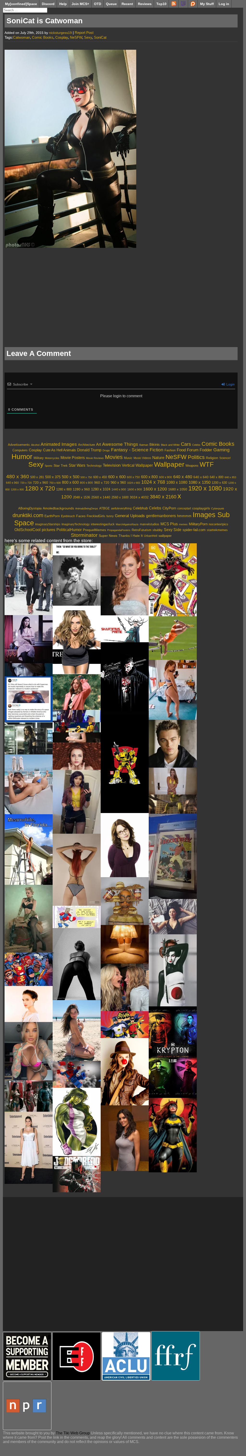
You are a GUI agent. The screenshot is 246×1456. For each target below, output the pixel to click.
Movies (114, 457)
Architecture (86, 445)
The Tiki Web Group (73, 1433)
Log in (224, 4)
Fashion (170, 450)
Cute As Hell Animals (59, 450)
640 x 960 (12, 482)
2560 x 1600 (120, 497)
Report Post (84, 33)
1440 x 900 (118, 489)
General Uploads (130, 516)
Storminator (84, 535)
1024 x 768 (153, 482)
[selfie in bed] (173, 916)
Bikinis (154, 444)
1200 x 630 (219, 482)
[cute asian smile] (77, 737)
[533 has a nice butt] (173, 638)
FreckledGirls (96, 516)
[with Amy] (125, 987)
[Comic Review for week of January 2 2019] (173, 580)
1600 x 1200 (155, 488)
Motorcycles (52, 458)
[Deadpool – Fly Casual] (77, 727)
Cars (186, 444)
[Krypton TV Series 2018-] (173, 1052)
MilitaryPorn (198, 524)
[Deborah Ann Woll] (125, 579)
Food (181, 450)
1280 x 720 (40, 488)
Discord (48, 4)
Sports (48, 465)
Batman (143, 444)
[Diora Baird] (77, 642)
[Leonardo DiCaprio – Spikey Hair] (173, 744)
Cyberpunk (217, 508)
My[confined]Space (21, 4)
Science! (225, 458)
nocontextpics (218, 524)
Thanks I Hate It (130, 536)
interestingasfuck (103, 524)
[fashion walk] (77, 716)
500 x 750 (86, 477)
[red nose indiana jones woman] (125, 1071)
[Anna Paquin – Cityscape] (29, 639)
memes (183, 524)
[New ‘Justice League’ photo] (29, 1096)
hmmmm (184, 516)
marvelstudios (149, 524)
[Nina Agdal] (173, 781)
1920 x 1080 (205, 488)
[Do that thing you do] (77, 964)
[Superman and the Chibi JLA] (29, 969)
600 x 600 (117, 477)
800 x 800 (86, 482)
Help (63, 4)
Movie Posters (73, 458)
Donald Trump (89, 450)
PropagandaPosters (118, 530)
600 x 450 (100, 477)
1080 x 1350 (199, 482)
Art (98, 444)
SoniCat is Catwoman (44, 21)
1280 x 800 (64, 489)
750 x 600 (55, 482)
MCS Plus (169, 524)
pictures (48, 530)
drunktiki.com (27, 515)
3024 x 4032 (139, 497)
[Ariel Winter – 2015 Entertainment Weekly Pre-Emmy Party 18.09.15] (29, 1148)
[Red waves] (77, 756)
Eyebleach (68, 516)
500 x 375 (53, 477)
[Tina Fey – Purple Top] (125, 845)
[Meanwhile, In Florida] (29, 849)
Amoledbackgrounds (58, 508)
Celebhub (140, 508)
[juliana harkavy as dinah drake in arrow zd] (29, 738)
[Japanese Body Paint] (173, 970)
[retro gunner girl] (29, 919)
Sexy (88, 37)
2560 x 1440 (100, 497)
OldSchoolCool (27, 529)
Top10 (161, 4)
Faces (81, 516)
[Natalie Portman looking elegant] (29, 1004)
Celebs (196, 444)
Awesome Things (120, 444)
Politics (196, 457)
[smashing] (173, 804)
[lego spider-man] (77, 1074)
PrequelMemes (94, 530)
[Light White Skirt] (125, 944)
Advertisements (19, 445)
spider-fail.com (194, 530)
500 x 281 (37, 477)
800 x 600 (70, 482)
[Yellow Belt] (77, 917)
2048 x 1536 (81, 497)
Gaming (221, 449)
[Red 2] (173, 690)
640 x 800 (216, 477)
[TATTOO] (29, 1051)
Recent (127, 4)
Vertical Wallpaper (137, 465)
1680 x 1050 (177, 489)
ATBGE (104, 508)
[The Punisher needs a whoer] (125, 678)
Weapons (191, 465)
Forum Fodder (199, 450)
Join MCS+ (80, 4)
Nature (158, 457)
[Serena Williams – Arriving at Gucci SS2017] (29, 579)
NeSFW (76, 37)
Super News (108, 536)
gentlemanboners (161, 516)
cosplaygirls (201, 508)
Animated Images (59, 444)
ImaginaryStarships (47, 524)
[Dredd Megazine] (77, 1174)
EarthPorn (52, 516)
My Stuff (207, 4)
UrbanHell (150, 536)
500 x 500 (70, 477)
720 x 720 (26, 482)
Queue (111, 4)
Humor (22, 456)
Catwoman (21, 37)
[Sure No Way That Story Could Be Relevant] (29, 699)
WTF (207, 464)
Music (128, 458)
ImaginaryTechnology (76, 524)
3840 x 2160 (163, 496)
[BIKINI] (77, 870)
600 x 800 (149, 477)
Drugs (106, 450)
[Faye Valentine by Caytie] (77, 802)
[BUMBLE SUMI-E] (125, 763)
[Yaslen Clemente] (29, 784)
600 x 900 (165, 477)
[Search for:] (25, 10)
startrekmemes (217, 530)
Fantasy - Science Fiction (137, 449)
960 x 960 (118, 482)
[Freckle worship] (29, 669)
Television (112, 465)
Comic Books (42, 37)
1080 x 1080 (176, 482)
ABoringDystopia (30, 508)
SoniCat (100, 37)
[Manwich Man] (125, 901)
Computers (20, 450)
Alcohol (35, 444)
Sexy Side (172, 529)
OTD (97, 4)
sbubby (158, 530)
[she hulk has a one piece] (77, 1122)
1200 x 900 (17, 489)
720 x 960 (40, 482)
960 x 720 (101, 482)
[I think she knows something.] (77, 692)
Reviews (145, 4)
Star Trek (61, 465)
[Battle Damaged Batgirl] (173, 1135)
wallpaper (165, 536)
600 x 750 (133, 477)
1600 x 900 (134, 489)
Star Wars (77, 465)
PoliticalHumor (69, 529)
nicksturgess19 (60, 33)
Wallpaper (169, 464)
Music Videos (142, 457)
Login (230, 384)
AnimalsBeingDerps (86, 508)
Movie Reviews (95, 458)
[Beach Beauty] (77, 1030)
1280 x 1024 (100, 489)
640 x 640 (201, 477)
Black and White (170, 444)
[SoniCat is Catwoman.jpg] (70, 246)
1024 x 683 (133, 482)
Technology (94, 465)
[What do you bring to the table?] (77, 576)
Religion (212, 458)
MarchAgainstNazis (127, 524)
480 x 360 (17, 476)
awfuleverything (121, 508)
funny (110, 516)
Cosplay (61, 37)
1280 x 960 (81, 489)
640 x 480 (182, 476)
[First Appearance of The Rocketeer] (173, 856)
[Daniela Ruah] (125, 1138)
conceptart (184, 508)
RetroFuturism (141, 530)
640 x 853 (230, 477)
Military (39, 458)
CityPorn (169, 508)
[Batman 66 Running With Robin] (125, 1024)
